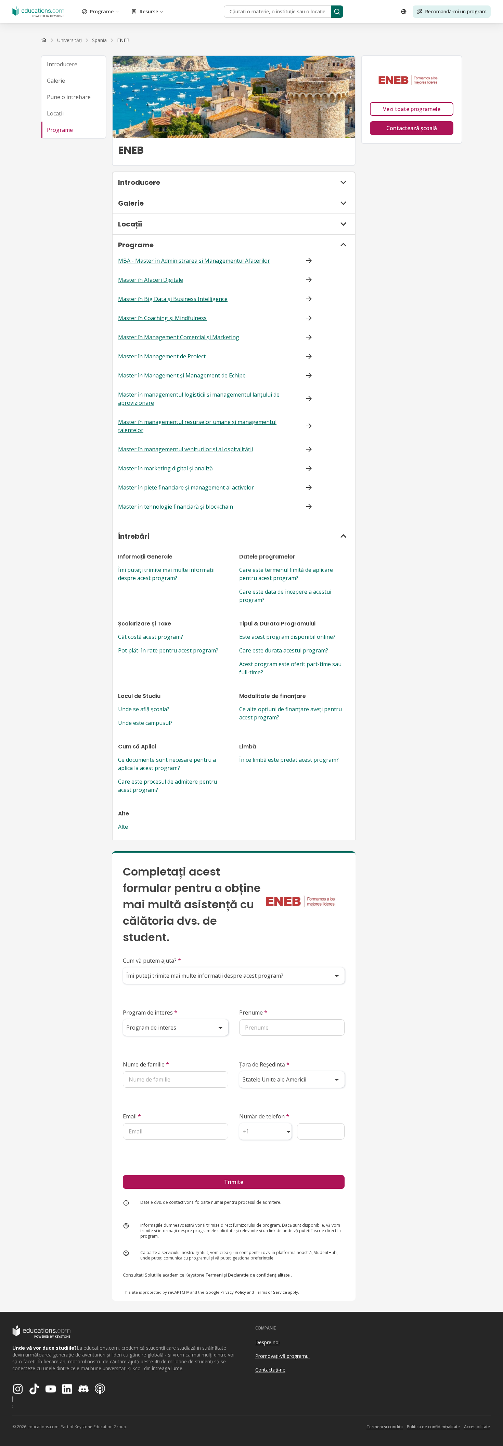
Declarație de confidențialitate (259, 1275)
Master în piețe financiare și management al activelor (186, 487)
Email (132, 1116)
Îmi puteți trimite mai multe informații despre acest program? (166, 574)
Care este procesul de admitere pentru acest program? (167, 786)
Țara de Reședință (264, 1064)
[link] (123, 40)
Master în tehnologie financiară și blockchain (175, 506)
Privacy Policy (233, 1292)
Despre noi (267, 1342)
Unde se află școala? (143, 709)
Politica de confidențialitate (433, 1427)
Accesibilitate (477, 1427)
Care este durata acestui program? (283, 650)
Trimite (233, 1182)
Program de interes (150, 1012)
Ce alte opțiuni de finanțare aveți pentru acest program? (290, 713)
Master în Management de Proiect (162, 356)
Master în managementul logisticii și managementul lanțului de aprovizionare (199, 399)
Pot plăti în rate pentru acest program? (168, 650)
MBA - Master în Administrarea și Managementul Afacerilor (194, 260)
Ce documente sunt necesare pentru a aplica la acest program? (167, 764)
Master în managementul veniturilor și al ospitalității (185, 449)
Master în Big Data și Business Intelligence (173, 299)
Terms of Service (271, 1292)
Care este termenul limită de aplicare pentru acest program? (286, 574)
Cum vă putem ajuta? (152, 960)
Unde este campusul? (145, 723)
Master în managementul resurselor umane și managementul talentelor (197, 426)
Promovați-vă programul (282, 1356)
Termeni (214, 1275)
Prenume (253, 1012)
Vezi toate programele (411, 109)
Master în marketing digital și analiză (165, 468)
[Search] (337, 11)
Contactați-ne (270, 1369)
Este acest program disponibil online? (287, 637)
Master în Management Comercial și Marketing (178, 337)
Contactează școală (411, 128)
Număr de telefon (264, 1116)
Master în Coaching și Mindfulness (162, 318)
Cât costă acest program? (150, 637)
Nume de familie (146, 1064)
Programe (102, 11)
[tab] (73, 64)
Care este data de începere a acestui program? (285, 596)
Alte (123, 826)
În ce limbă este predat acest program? (289, 759)
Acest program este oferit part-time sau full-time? (290, 668)
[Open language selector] (404, 11)
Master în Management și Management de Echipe (182, 375)
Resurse (149, 11)
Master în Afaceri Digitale (150, 280)
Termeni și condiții (384, 1427)
